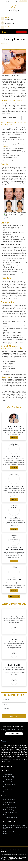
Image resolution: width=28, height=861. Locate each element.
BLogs (21, 850)
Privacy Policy (6, 854)
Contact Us (4, 852)
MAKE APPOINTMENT (13, 734)
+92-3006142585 (9, 831)
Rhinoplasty (8, 774)
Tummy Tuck (8, 789)
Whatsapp (21, 32)
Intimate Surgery (9, 802)
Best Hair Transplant (10, 815)
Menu (6, 32)
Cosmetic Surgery (10, 810)
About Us (8, 850)
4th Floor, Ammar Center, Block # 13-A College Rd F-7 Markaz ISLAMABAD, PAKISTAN (15, 827)
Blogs (16, 1)
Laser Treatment (11, 42)
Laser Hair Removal (10, 782)
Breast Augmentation (11, 792)
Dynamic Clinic (6, 377)
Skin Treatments (9, 805)
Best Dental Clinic (9, 800)
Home (2, 42)
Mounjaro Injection (10, 784)
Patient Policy (22, 854)
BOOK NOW (14, 716)
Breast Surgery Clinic (10, 812)
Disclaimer (14, 854)
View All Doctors (14, 596)
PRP (5, 787)
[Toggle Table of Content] (18, 118)
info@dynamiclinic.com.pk (13, 834)
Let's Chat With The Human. (16, 858)
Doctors (7, 1)
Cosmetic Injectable (10, 817)
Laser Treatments (10, 807)
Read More (14, 437)
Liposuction (8, 779)
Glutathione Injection (10, 777)
